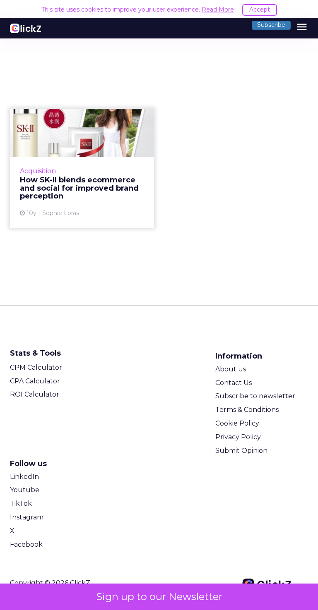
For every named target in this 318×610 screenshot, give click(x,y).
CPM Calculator (36, 367)
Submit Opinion (241, 451)
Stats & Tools (35, 353)
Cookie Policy (237, 423)
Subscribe (271, 25)
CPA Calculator (35, 381)
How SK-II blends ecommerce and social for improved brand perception (82, 168)
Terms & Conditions (247, 410)
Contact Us (233, 383)
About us (230, 369)
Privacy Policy (238, 437)
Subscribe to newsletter (255, 396)
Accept (259, 9)
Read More (218, 9)
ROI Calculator (34, 394)
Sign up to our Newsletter (159, 597)
